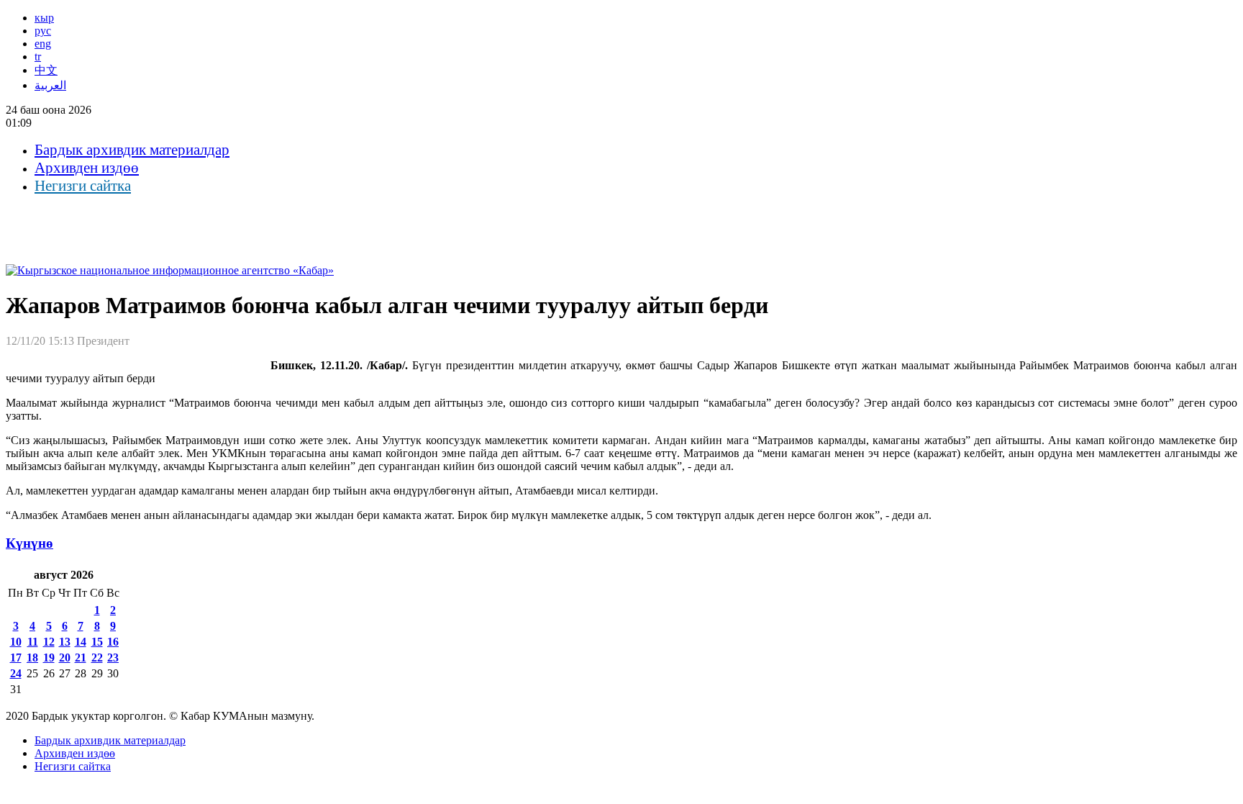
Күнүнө (29, 543)
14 (80, 642)
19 (49, 657)
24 (16, 673)
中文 (46, 70)
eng (43, 43)
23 (113, 657)
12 (49, 642)
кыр (44, 18)
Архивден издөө (87, 167)
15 (97, 642)
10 (16, 642)
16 (113, 642)
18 (32, 657)
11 (32, 642)
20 (64, 657)
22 (97, 657)
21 (80, 657)
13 (64, 642)
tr (38, 56)
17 (16, 657)
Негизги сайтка (83, 185)
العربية (50, 85)
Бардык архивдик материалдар (132, 149)
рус (43, 30)
